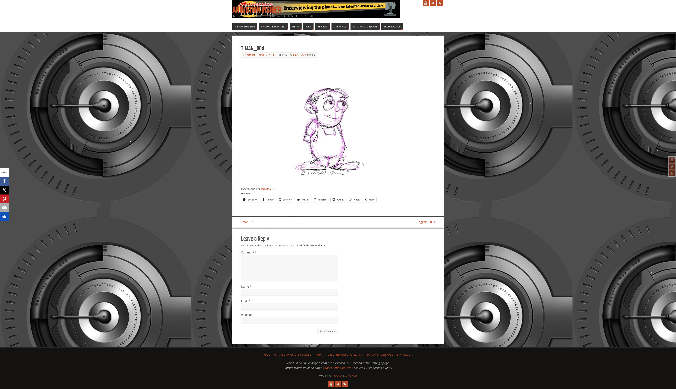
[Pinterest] (4, 199)
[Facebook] (4, 181)
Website (246, 315)
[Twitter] (672, 167)
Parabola (337, 375)
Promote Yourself (299, 354)
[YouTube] (672, 160)
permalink (268, 188)
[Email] (4, 207)
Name (246, 286)
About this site (273, 354)
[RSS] (672, 173)
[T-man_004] (338, 122)
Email (246, 301)
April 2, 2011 (266, 55)
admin (251, 55)
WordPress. (351, 375)
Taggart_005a (426, 222)
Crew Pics (356, 354)
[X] (4, 190)
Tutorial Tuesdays (379, 354)
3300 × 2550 (299, 55)
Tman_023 (248, 222)
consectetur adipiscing (338, 368)
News (319, 354)
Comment (248, 252)
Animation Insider (256, 10)
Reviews (341, 354)
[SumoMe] (4, 216)
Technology (403, 354)
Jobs (329, 354)
